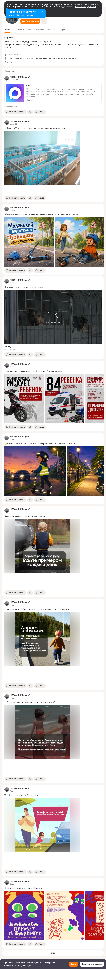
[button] (30, 21)
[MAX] (53, 93)
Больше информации (85, 6)
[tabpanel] (53, 508)
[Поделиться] (30, 112)
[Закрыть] (42, 12)
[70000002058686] (6, 78)
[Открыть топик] (53, 128)
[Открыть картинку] (29, 242)
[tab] (7, 29)
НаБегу (7, 347)
